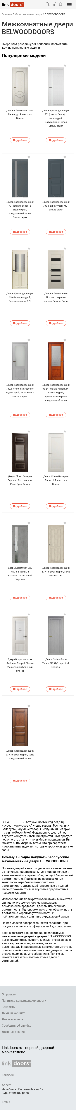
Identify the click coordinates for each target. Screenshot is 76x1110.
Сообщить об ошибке (16, 1025)
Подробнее (20, 140)
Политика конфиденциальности (24, 1000)
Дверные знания (13, 1032)
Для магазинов (12, 1019)
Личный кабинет (13, 1013)
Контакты (8, 1007)
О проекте (8, 994)
